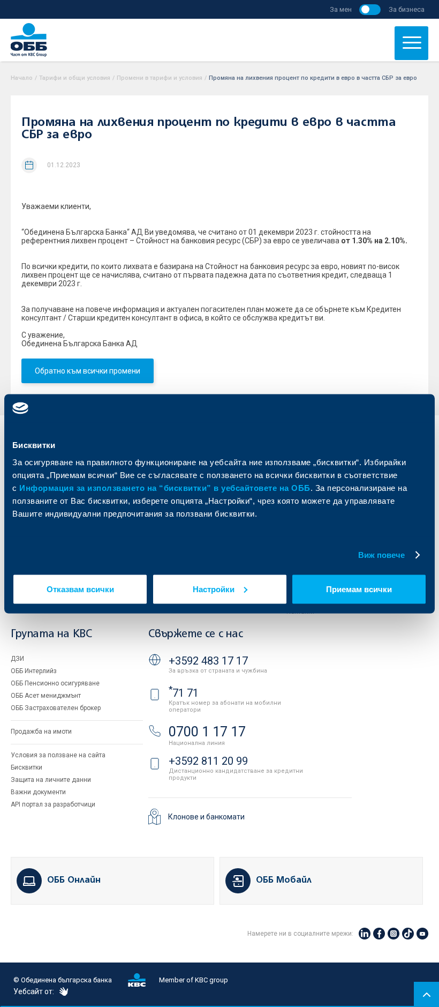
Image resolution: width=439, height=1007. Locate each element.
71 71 (184, 693)
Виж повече (381, 555)
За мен (341, 9)
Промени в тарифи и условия (159, 77)
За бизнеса (407, 9)
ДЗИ (17, 658)
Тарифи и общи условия (74, 77)
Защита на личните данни (51, 780)
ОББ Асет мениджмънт (46, 695)
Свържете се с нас (195, 634)
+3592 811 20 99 (208, 761)
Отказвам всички (80, 588)
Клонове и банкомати (206, 816)
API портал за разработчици (53, 804)
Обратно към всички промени (87, 371)
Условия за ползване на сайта (58, 755)
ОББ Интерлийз (34, 671)
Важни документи (38, 792)
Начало (22, 77)
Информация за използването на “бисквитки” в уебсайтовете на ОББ (165, 487)
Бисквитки (26, 767)
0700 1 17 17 (207, 732)
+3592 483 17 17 (208, 660)
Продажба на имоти (41, 731)
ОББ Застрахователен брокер (56, 708)
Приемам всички (359, 588)
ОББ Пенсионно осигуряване (55, 683)
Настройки (213, 588)
